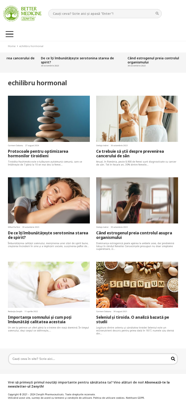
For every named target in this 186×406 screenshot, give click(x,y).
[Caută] (157, 13)
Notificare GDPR (135, 397)
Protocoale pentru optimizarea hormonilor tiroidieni (38, 153)
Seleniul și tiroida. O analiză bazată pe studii (132, 319)
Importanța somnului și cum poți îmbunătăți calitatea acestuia (39, 319)
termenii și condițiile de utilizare (73, 397)
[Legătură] (22, 14)
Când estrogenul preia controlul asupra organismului (150, 60)
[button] (9, 34)
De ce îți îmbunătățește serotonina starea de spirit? (68, 60)
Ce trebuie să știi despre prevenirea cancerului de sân (130, 153)
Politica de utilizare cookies (109, 397)
